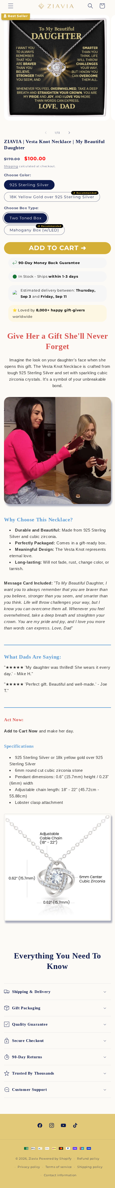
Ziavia (33, 1158)
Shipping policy (90, 1167)
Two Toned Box (25, 218)
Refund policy (88, 1158)
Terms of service (58, 1167)
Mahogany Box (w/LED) (34, 230)
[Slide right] (69, 133)
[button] (11, 6)
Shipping (11, 166)
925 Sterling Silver (29, 184)
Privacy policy (29, 1167)
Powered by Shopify (55, 1158)
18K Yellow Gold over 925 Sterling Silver (52, 196)
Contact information (60, 1175)
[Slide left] (46, 133)
